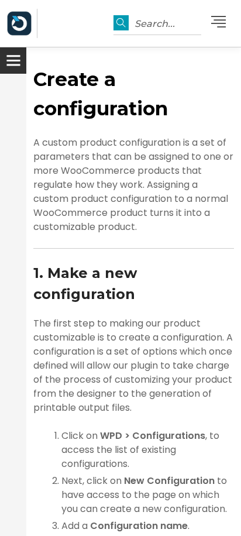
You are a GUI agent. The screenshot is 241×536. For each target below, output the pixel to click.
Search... (155, 23)
